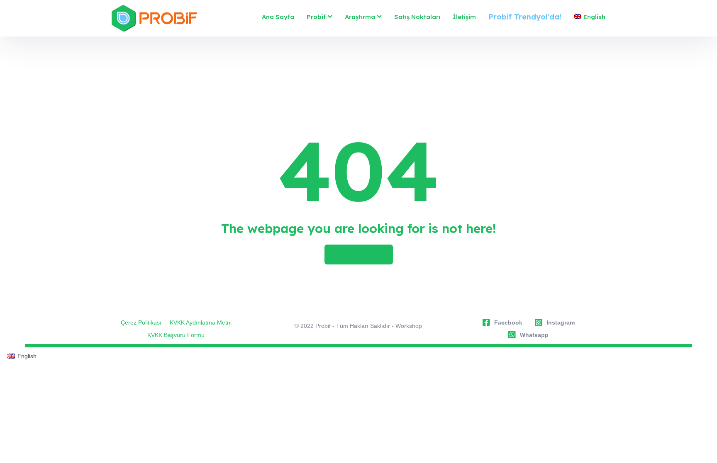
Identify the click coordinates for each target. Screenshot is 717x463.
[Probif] (154, 18)
